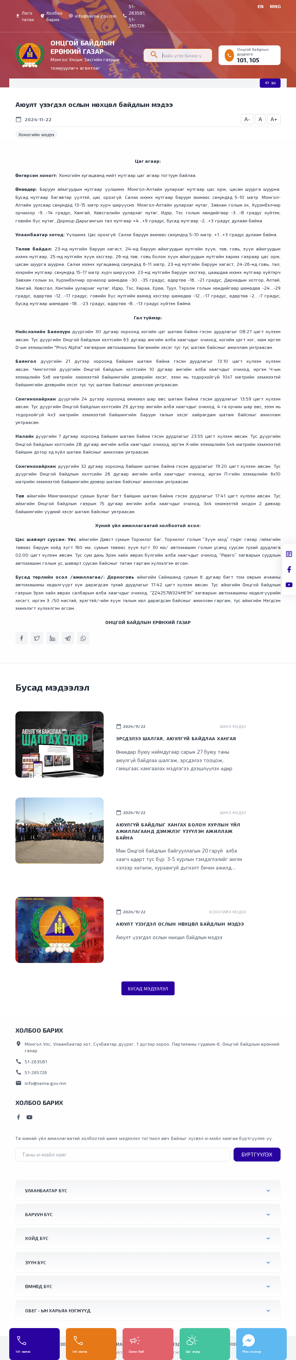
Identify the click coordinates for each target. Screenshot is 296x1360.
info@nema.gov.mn (92, 15)
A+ (274, 119)
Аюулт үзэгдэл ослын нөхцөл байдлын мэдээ (180, 923)
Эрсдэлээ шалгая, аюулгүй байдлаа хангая (176, 738)
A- (247, 119)
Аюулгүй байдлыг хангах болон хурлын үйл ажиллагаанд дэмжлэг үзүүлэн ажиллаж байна (178, 831)
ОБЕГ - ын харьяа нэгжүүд (58, 1310)
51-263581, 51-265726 (134, 15)
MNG (275, 6)
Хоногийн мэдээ (36, 134)
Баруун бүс (38, 1214)
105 (254, 59)
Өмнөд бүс (38, 1286)
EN (260, 6)
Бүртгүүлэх (257, 1154)
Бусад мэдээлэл (148, 988)
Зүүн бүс (35, 1262)
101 (241, 59)
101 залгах (22, 1351)
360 (270, 82)
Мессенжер (251, 1351)
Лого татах (24, 16)
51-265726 (31, 1072)
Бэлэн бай (136, 1351)
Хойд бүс (36, 1238)
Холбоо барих (51, 16)
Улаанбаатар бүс (46, 1190)
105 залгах (79, 1351)
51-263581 (31, 1061)
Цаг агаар (193, 1351)
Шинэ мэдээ (233, 726)
